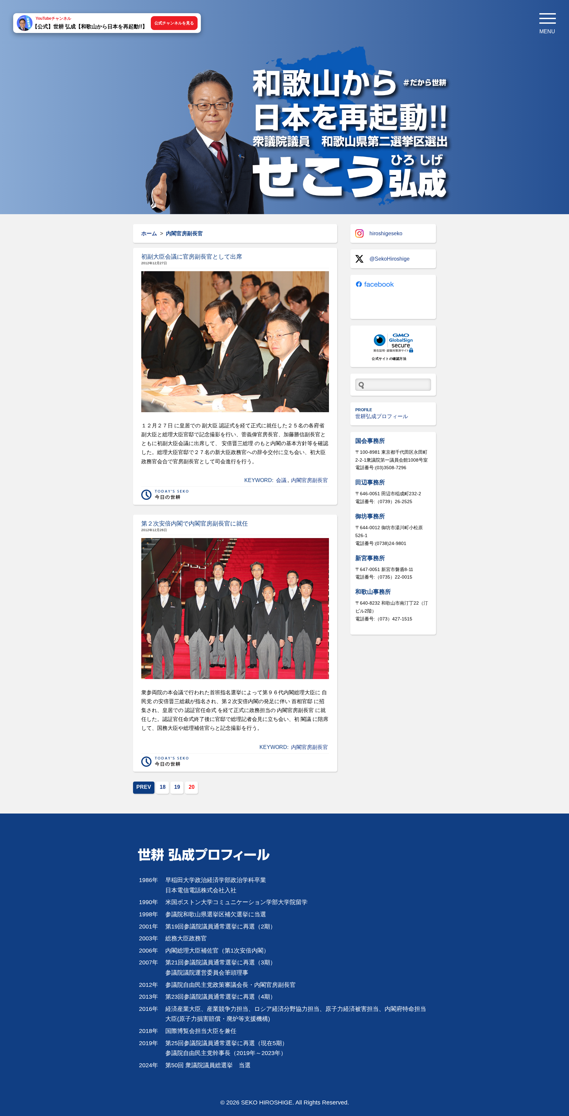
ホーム (149, 233)
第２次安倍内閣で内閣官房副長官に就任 (194, 523)
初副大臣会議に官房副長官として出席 (191, 256)
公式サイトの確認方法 (389, 358)
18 (163, 787)
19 (177, 787)
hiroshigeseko (385, 233)
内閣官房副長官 (309, 480)
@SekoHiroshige (389, 259)
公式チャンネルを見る (174, 23)
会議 (281, 480)
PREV (143, 787)
